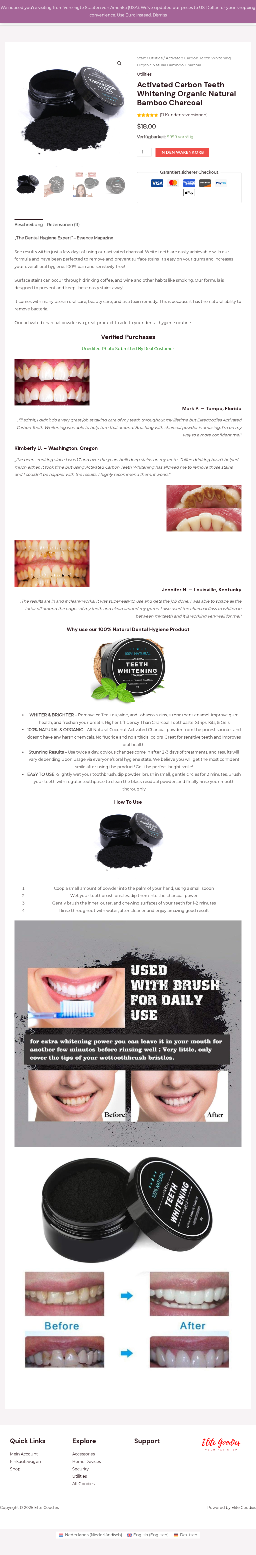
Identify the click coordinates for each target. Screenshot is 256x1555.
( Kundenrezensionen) (184, 115)
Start (141, 58)
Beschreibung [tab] (28, 224)
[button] (119, 63)
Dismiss (160, 15)
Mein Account (24, 1454)
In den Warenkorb (182, 152)
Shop (15, 1469)
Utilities (155, 58)
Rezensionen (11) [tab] (63, 224)
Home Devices (86, 1461)
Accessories (83, 1454)
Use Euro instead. (134, 15)
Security (80, 1469)
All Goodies (83, 1483)
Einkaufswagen (25, 1461)
